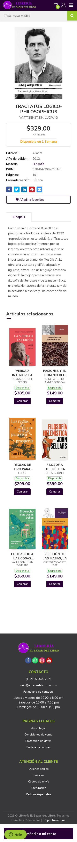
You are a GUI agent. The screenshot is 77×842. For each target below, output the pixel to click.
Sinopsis (19, 217)
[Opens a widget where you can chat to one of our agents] (15, 835)
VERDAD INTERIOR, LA (22, 373)
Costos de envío (38, 782)
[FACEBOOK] (28, 660)
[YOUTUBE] (49, 660)
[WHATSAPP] (35, 660)
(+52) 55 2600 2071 (39, 679)
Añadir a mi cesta (41, 833)
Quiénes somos (39, 769)
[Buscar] (72, 16)
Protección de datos (38, 741)
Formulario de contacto (38, 692)
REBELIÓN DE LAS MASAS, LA (55, 556)
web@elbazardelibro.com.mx (38, 685)
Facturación (38, 788)
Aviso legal (38, 728)
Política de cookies (38, 747)
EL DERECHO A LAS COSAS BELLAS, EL (22, 556)
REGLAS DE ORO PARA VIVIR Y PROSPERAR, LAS (22, 467)
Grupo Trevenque (54, 820)
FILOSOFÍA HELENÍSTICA (55, 467)
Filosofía (38, 164)
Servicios (38, 775)
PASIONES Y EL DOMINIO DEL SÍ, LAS (54, 373)
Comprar (22, 401)
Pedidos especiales (38, 794)
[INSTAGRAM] (42, 660)
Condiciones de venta (38, 735)
